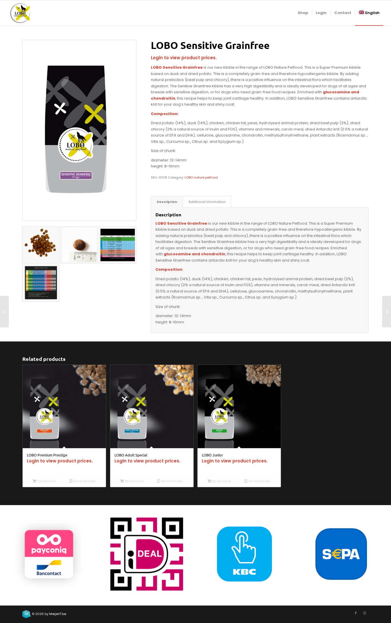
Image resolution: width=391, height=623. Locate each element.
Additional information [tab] (207, 202)
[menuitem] (303, 12)
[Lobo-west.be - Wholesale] (20, 12)
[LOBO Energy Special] (4, 311)
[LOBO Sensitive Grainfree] (79, 130)
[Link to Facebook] (355, 613)
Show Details (84, 481)
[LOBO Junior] (386, 311)
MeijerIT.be (57, 614)
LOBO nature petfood (201, 177)
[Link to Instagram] (364, 613)
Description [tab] (167, 202)
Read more (46, 481)
